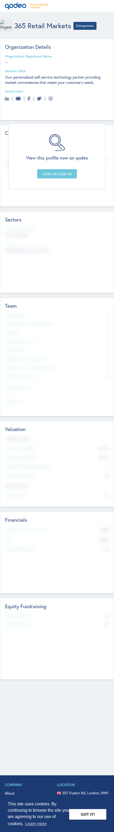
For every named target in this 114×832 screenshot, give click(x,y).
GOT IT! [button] (88, 814)
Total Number (15, 315)
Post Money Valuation (21, 457)
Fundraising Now (17, 624)
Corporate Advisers (19, 376)
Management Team (19, 341)
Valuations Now (17, 438)
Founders (12, 333)
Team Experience (17, 387)
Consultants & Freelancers (25, 359)
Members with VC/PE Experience (29, 367)
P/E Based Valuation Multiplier (28, 467)
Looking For (14, 401)
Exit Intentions (16, 485)
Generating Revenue (20, 549)
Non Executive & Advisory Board (29, 324)
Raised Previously (18, 616)
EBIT (8, 540)
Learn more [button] (36, 823)
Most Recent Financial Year (25, 530)
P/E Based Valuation (20, 476)
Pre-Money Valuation (20, 448)
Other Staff (14, 350)
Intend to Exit (15, 495)
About (10, 793)
